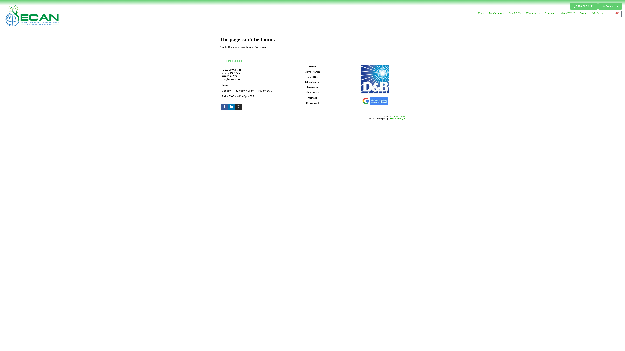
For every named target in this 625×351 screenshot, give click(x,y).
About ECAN (312, 92)
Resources (312, 87)
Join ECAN (312, 77)
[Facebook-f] (224, 107)
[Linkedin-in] (231, 107)
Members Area (312, 71)
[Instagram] (238, 107)
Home (312, 66)
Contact (312, 97)
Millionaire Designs (397, 118)
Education (310, 82)
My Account (312, 103)
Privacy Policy (399, 116)
